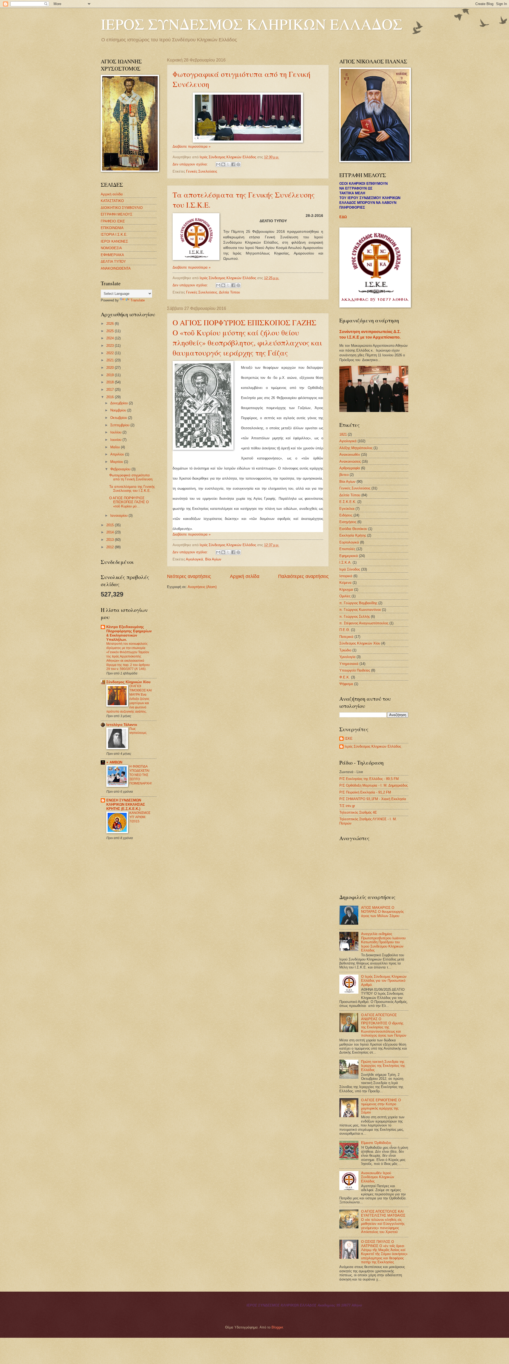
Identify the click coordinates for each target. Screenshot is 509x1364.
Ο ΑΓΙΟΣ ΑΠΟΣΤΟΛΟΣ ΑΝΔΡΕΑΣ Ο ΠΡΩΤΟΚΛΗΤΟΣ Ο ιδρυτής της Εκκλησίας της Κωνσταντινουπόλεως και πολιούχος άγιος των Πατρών (383, 1025)
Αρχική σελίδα (244, 576)
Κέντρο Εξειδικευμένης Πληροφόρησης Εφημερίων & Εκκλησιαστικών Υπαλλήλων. (129, 633)
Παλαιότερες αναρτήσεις (303, 576)
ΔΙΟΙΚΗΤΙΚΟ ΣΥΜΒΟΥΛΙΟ (122, 208)
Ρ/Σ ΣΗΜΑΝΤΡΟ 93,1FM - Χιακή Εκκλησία (372, 799)
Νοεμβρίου (118, 410)
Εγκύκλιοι (346, 509)
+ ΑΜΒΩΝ (114, 762)
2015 (110, 525)
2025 (110, 331)
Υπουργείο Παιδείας (354, 670)
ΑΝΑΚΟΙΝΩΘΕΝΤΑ (116, 268)
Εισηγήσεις (347, 522)
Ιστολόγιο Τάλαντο (121, 725)
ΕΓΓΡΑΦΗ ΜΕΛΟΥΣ (116, 214)
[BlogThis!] (223, 164)
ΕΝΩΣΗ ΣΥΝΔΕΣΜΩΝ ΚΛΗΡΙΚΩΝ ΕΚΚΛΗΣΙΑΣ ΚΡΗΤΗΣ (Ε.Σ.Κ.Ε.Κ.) (125, 804)
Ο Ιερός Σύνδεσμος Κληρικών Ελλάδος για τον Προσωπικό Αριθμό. (384, 981)
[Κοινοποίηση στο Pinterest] (238, 164)
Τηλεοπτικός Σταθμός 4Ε (358, 812)
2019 (110, 375)
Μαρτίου (117, 462)
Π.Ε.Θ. (344, 630)
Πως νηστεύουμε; (138, 731)
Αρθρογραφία (349, 468)
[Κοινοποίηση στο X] (228, 164)
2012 (110, 547)
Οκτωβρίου (119, 418)
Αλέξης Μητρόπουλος (355, 448)
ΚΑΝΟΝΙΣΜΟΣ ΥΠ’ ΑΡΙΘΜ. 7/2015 (139, 817)
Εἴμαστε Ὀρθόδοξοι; (376, 1143)
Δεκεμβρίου (119, 403)
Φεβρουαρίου (120, 469)
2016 (110, 397)
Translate (137, 300)
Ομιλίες (344, 596)
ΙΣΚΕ (349, 738)
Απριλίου (117, 454)
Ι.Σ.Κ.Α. (345, 562)
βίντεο (344, 475)
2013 (110, 540)
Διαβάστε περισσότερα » (191, 146)
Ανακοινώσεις (350, 461)
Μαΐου (115, 447)
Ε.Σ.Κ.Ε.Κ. (347, 502)
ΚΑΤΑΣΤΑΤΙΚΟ (112, 201)
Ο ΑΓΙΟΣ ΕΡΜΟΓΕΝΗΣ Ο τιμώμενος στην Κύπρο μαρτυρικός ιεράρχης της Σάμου (381, 1106)
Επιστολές (347, 549)
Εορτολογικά (349, 542)
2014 (110, 532)
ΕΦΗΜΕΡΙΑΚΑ (112, 255)
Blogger (277, 1327)
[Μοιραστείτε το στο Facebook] (233, 164)
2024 (110, 338)
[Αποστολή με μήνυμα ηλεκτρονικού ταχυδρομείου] (218, 164)
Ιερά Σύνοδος (349, 569)
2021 (110, 360)
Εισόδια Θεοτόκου (353, 529)
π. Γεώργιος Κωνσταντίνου (360, 610)
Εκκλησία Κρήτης (352, 535)
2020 (110, 368)
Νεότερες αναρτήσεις (189, 576)
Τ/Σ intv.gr (347, 806)
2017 (110, 390)
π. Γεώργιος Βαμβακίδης (358, 603)
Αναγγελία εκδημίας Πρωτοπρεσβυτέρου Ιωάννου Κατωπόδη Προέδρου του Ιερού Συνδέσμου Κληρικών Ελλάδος (383, 942)
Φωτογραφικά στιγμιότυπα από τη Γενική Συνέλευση (130, 477)
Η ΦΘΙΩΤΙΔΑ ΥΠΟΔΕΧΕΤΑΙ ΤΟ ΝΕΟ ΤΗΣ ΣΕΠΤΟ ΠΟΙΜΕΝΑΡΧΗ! (140, 775)
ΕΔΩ (343, 217)
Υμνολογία (347, 657)
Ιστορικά (345, 576)
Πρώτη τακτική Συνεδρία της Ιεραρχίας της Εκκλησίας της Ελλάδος (383, 1066)
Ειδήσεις (345, 515)
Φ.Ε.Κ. (344, 677)
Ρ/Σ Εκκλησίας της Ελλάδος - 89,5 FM (369, 779)
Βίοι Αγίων (213, 559)
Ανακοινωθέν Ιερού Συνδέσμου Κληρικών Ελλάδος (377, 1177)
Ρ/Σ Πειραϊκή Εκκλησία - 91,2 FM (365, 792)
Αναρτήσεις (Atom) (202, 587)
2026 (110, 324)
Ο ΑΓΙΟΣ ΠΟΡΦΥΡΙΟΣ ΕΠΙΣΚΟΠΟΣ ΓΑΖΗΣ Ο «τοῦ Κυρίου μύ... (129, 502)
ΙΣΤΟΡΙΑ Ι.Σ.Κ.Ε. (114, 234)
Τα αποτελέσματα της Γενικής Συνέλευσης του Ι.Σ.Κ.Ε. (132, 489)
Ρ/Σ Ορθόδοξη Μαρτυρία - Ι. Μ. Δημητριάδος (373, 785)
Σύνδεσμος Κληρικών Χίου (128, 682)
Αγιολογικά (194, 559)
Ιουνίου (116, 440)
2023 (110, 346)
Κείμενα (345, 583)
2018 (110, 382)
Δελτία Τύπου (229, 292)
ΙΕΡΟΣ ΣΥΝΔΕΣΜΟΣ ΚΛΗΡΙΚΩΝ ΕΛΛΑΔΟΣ (251, 24)
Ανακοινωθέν (349, 455)
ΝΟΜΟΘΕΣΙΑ (111, 248)
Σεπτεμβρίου (120, 425)
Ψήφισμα (346, 684)
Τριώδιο (345, 650)
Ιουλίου (116, 432)
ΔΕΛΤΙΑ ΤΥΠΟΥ (113, 262)
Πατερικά (346, 637)
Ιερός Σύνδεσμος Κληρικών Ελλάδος (373, 746)
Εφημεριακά (348, 556)
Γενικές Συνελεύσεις (201, 171)
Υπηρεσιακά (348, 664)
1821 (343, 434)
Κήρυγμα (346, 589)
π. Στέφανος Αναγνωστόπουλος (363, 623)
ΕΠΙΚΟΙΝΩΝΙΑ (112, 228)
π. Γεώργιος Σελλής (354, 617)
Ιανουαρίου (119, 515)
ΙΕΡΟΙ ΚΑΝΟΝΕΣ (114, 241)
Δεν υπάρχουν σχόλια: (191, 164)
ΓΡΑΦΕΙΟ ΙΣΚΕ (113, 221)
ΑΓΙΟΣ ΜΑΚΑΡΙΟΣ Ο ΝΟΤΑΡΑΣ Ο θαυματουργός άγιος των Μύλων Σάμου (382, 912)
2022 (110, 353)
